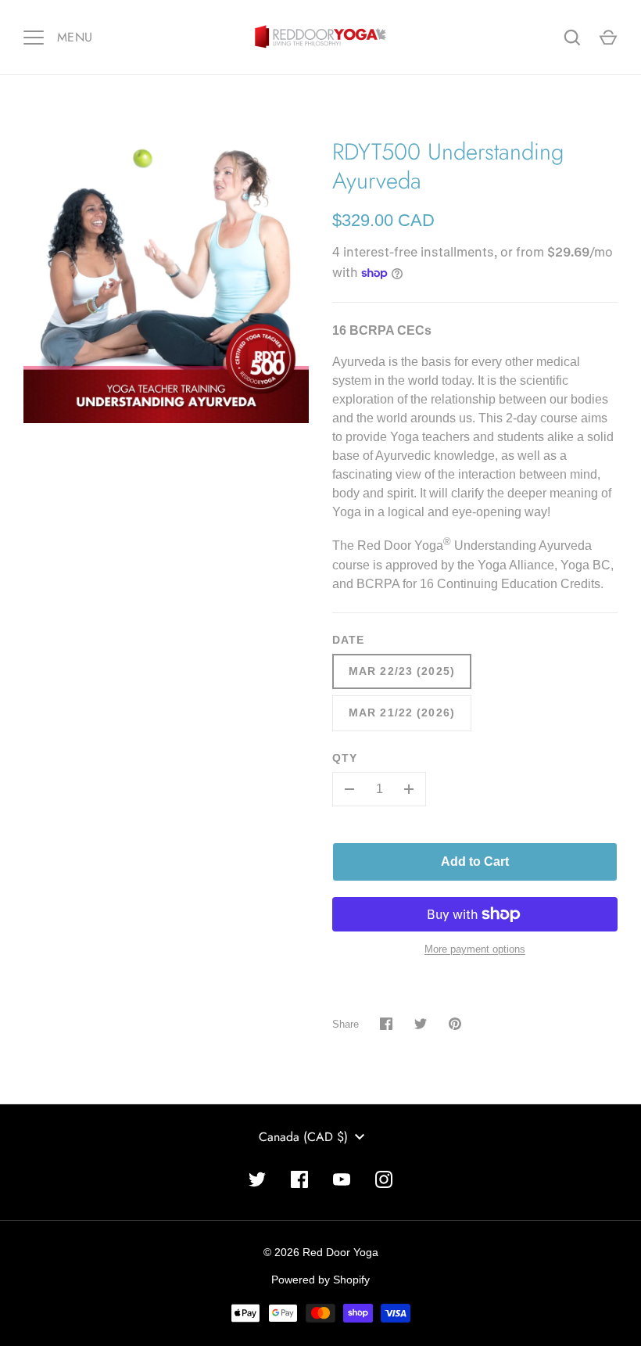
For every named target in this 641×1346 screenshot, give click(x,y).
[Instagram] (384, 1179)
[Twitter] (257, 1179)
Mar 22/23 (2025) (402, 671)
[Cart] (608, 37)
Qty (344, 758)
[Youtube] (341, 1179)
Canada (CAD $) (303, 1137)
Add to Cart (475, 861)
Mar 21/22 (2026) (402, 712)
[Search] (572, 37)
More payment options (474, 949)
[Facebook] (299, 1179)
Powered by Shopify (320, 1279)
